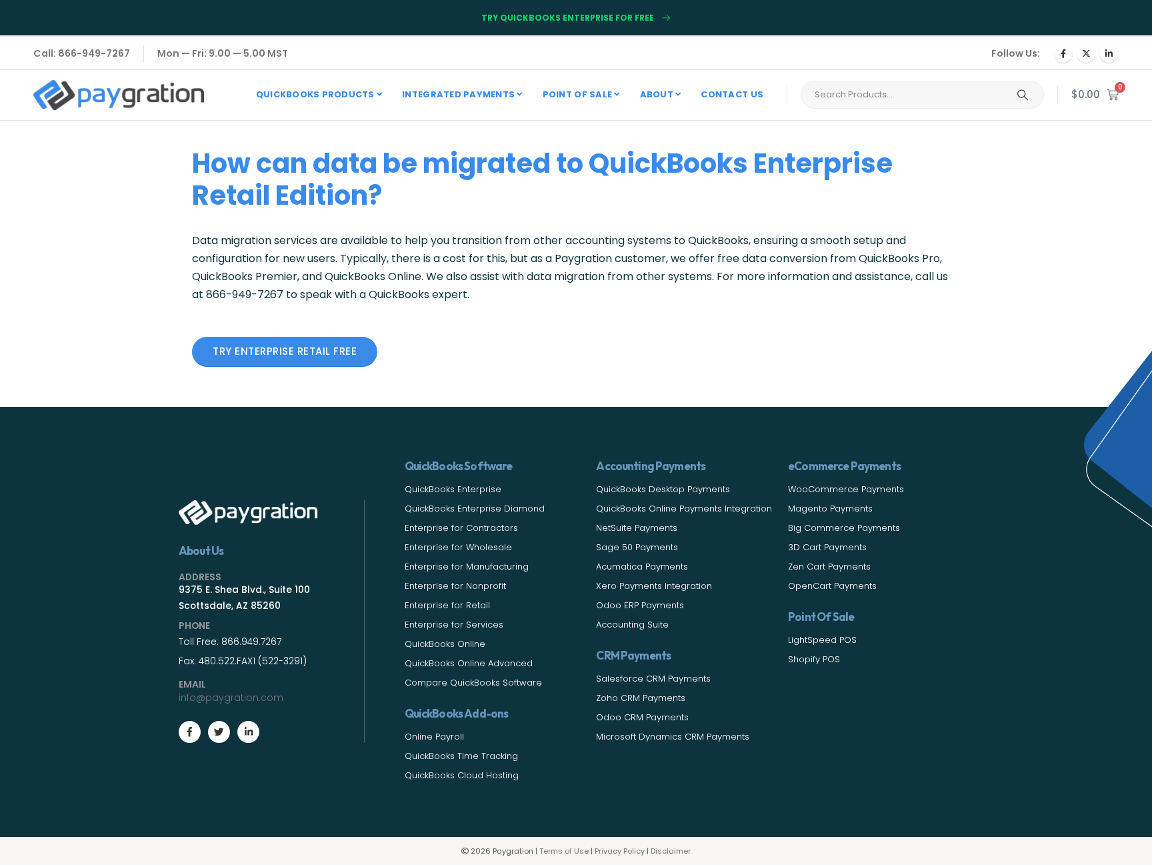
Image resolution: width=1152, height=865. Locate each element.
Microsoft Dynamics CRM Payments (672, 736)
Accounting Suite (632, 624)
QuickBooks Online (445, 644)
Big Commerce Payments (844, 528)
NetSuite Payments (636, 528)
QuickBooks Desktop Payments (663, 489)
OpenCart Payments (832, 586)
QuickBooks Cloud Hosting (462, 775)
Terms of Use (564, 851)
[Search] (1022, 94)
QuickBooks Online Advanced (469, 663)
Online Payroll (434, 736)
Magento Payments (830, 508)
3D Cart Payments (827, 547)
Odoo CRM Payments (642, 717)
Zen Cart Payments (829, 566)
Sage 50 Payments (637, 547)
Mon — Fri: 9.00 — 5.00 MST (222, 53)
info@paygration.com (231, 697)
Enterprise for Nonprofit (455, 586)
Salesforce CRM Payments (653, 678)
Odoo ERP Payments (640, 605)
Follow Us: (1015, 53)
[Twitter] (219, 732)
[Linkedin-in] (248, 732)
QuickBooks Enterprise (453, 489)
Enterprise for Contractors (461, 528)
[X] (1086, 53)
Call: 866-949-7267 (81, 53)
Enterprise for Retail (447, 605)
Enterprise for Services (454, 624)
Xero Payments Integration (654, 586)
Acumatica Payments (642, 566)
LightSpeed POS (822, 640)
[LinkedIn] (1108, 53)
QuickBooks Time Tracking (461, 756)
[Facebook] (1063, 53)
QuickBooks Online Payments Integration (684, 508)
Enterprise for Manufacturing (467, 566)
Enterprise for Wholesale (458, 547)
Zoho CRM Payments (640, 698)
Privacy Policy (620, 851)
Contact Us (732, 94)
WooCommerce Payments (846, 489)
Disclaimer (671, 851)
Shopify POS (814, 659)
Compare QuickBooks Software (473, 682)
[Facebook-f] (190, 732)
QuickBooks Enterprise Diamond (475, 508)
